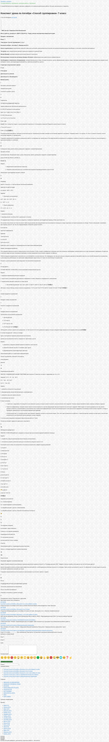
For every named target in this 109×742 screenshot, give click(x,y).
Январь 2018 (7, 734)
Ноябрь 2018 (7, 716)
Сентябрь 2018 (8, 719)
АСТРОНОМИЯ (8, 691)
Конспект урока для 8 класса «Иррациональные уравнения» (20, 676)
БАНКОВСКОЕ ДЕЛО (9, 693)
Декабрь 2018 (7, 714)
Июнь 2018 (7, 725)
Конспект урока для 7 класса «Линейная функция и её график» (21, 674)
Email (2, 640)
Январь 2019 (7, 712)
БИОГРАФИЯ (7, 696)
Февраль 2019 (7, 710)
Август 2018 (7, 721)
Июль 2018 (7, 723)
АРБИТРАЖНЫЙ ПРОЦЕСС (11, 687)
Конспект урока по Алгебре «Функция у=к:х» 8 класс (18, 671)
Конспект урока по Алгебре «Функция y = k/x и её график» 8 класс (22, 673)
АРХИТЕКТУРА (8, 689)
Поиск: (3, 664)
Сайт (2, 643)
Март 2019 (6, 709)
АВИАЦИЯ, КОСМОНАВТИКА (11, 682)
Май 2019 (6, 705)
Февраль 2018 (7, 732)
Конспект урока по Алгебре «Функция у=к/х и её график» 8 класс (22, 669)
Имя (2, 637)
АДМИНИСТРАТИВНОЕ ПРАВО (12, 684)
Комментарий (4, 654)
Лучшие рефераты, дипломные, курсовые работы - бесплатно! (18, 3)
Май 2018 (6, 726)
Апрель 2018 (7, 728)
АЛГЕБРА (14, 17)
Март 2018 (6, 730)
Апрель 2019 (7, 707)
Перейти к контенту (6, 1)
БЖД (5, 694)
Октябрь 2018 (7, 718)
